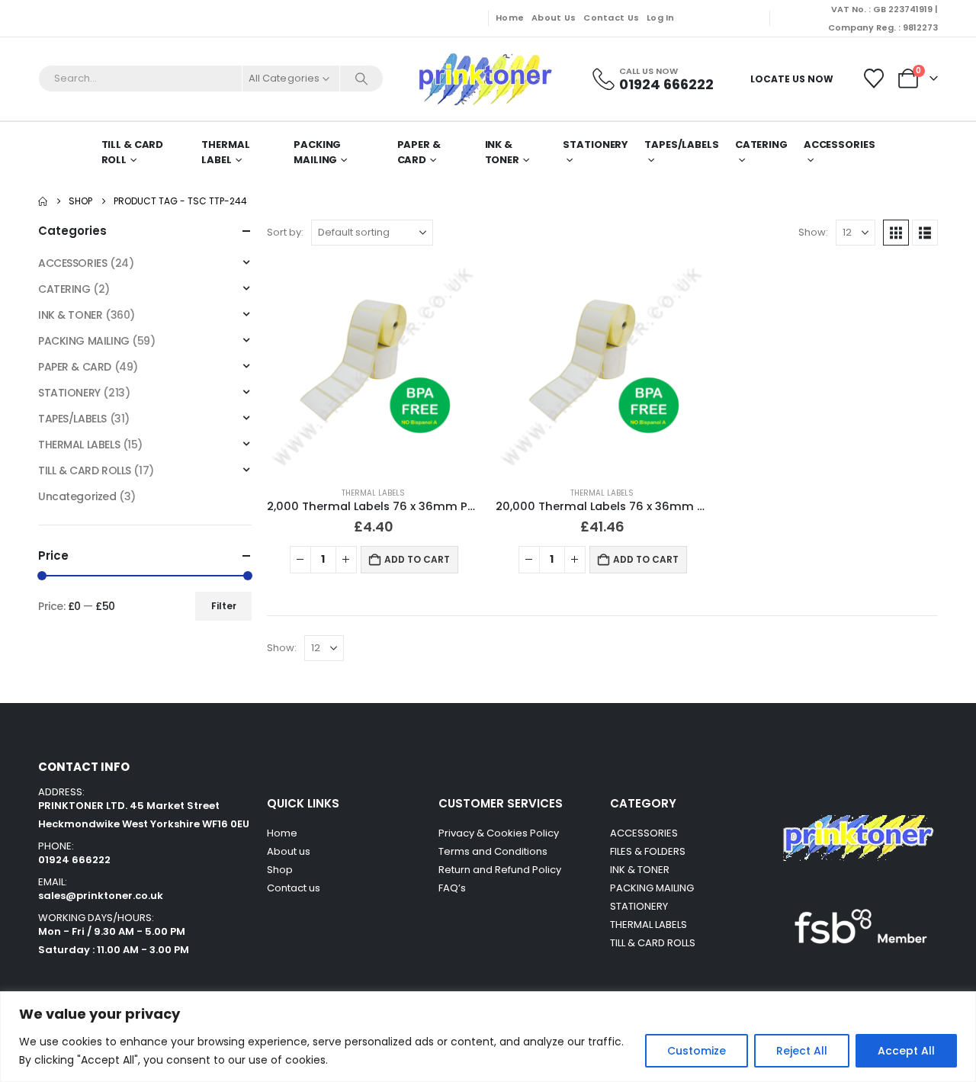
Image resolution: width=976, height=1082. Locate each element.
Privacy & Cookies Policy (498, 833)
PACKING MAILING (317, 152)
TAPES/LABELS (681, 144)
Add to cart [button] (417, 559)
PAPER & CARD (419, 152)
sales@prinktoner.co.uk (100, 895)
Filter (223, 605)
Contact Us (611, 17)
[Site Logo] (484, 79)
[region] (488, 1036)
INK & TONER (502, 152)
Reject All (801, 1050)
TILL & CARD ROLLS (84, 470)
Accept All (906, 1050)
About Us (553, 17)
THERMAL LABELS (79, 444)
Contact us (295, 888)
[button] (896, 233)
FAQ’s (452, 888)
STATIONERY (595, 144)
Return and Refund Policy (499, 869)
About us (288, 851)
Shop (280, 869)
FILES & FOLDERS (647, 851)
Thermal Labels (373, 493)
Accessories (839, 144)
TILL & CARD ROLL (132, 152)
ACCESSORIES (72, 263)
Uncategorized (77, 496)
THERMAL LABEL (225, 152)
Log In (661, 17)
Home (510, 17)
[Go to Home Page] (42, 201)
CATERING (761, 144)
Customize (696, 1050)
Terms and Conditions (492, 851)
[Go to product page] (373, 367)
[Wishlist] (874, 78)
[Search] (361, 79)
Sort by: (285, 232)
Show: (813, 232)
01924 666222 (74, 859)
